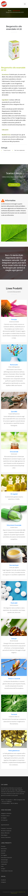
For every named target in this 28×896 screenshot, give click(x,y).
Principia (14, 319)
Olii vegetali (4, 855)
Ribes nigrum (4, 835)
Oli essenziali (14, 452)
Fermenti (14, 714)
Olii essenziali (16, 10)
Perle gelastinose (14, 750)
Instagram (3, 882)
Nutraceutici (14, 365)
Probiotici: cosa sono (6, 828)
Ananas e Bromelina (6, 837)
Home (9, 10)
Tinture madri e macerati (7, 871)
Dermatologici (14, 565)
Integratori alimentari (6, 813)
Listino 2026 (14, 184)
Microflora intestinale (6, 830)
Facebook (3, 880)
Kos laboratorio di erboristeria (18, 892)
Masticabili (14, 603)
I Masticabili (4, 864)
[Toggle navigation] (25, 4)
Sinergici (14, 638)
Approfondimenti (5, 824)
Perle (2, 866)
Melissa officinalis (5, 833)
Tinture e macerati (14, 678)
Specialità (14, 411)
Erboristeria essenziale (6, 857)
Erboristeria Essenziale (14, 525)
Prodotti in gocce (5, 815)
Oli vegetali (14, 494)
